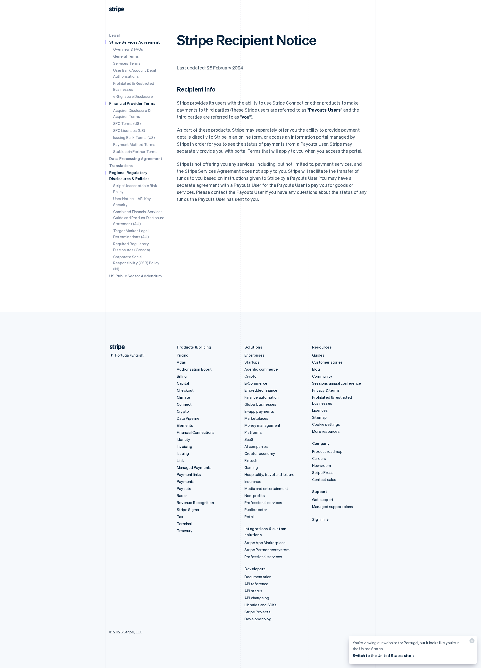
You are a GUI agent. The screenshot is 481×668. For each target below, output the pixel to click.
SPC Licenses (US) (129, 130)
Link (180, 460)
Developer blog (258, 618)
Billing (182, 376)
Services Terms (127, 63)
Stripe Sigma (188, 509)
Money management (262, 425)
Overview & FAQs (128, 49)
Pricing (182, 355)
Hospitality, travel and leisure (269, 474)
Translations (121, 165)
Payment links (189, 474)
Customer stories (327, 362)
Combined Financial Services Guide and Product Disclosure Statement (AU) (139, 217)
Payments (186, 481)
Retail (249, 516)
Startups (252, 362)
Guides (318, 355)
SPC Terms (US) (127, 123)
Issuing (183, 453)
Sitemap (319, 417)
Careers (319, 458)
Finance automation (262, 397)
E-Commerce (256, 383)
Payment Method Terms (134, 144)
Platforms (253, 432)
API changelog (257, 597)
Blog (316, 369)
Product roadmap (327, 451)
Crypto (183, 411)
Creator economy (260, 453)
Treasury (185, 530)
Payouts (184, 488)
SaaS (249, 439)
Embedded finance (261, 390)
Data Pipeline (188, 418)
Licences (320, 410)
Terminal (184, 523)
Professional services (263, 502)
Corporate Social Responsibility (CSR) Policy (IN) (136, 262)
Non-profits (255, 495)
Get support (322, 499)
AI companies (256, 446)
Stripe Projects (258, 611)
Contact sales (324, 479)
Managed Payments (194, 467)
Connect (184, 404)
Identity (183, 439)
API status (253, 590)
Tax (180, 516)
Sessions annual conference (336, 383)
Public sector (256, 509)
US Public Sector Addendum (135, 275)
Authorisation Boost (194, 369)
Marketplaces (256, 418)
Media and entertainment (266, 488)
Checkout (185, 390)
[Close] (471, 642)
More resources (326, 431)
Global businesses (260, 404)
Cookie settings (326, 424)
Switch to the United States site (382, 655)
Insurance (253, 481)
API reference (257, 583)
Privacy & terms (326, 390)
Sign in (318, 519)
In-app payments (259, 411)
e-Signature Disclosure (133, 96)
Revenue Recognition (195, 502)
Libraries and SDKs (261, 604)
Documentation (258, 576)
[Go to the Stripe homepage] (115, 347)
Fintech (251, 460)
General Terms (126, 56)
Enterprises (255, 355)
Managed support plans (332, 506)
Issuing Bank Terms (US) (134, 137)
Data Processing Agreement (135, 158)
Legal (114, 35)
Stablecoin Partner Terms (135, 151)
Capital (183, 383)
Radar (182, 495)
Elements (185, 425)
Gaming (251, 467)
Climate (183, 397)
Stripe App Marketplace (265, 542)
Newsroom (321, 465)
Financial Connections (195, 432)
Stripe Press (322, 472)
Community (322, 376)
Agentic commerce (261, 369)
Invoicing (184, 446)
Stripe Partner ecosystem (267, 549)
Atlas (181, 362)
